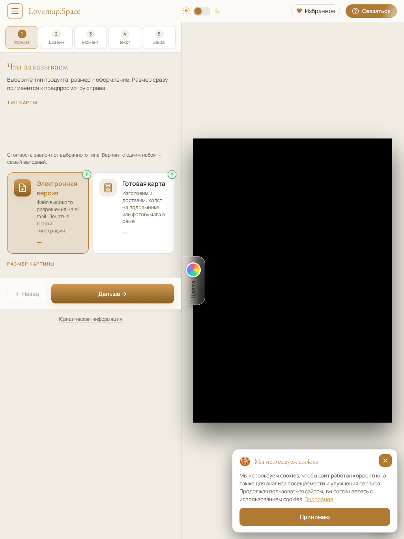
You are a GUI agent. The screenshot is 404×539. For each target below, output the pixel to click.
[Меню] (15, 11)
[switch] (202, 11)
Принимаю (315, 516)
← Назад (27, 294)
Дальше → (112, 294)
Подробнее (319, 499)
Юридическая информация (90, 319)
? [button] (86, 174)
